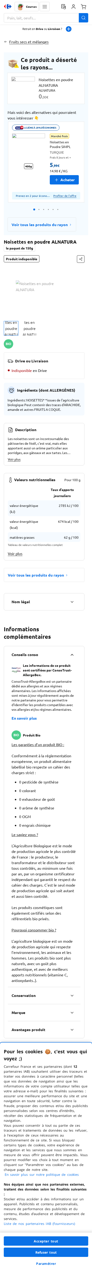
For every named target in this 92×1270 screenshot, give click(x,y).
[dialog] (46, 1156)
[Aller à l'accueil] (8, 6)
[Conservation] (72, 995)
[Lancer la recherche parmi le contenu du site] (83, 17)
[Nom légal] (72, 601)
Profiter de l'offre (64, 196)
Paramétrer (46, 1263)
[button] (45, 6)
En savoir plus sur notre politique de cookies (42, 1174)
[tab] (11, 328)
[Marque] (72, 1012)
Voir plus (14, 459)
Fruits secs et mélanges (29, 41)
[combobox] (46, 17)
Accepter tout (46, 1241)
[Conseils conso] (72, 654)
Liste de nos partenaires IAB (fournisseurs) (39, 1223)
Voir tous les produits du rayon (40, 224)
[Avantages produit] (72, 1029)
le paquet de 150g (19, 248)
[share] (80, 259)
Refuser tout (46, 1252)
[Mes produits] (63, 6)
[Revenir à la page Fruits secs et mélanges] (5, 41)
